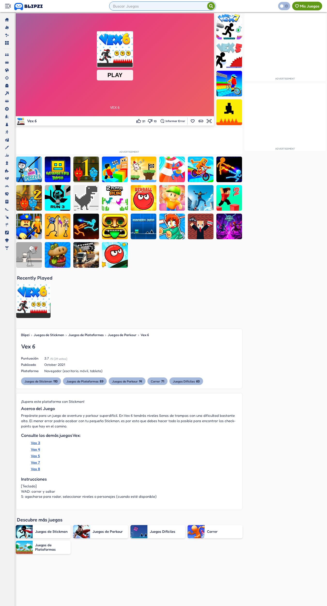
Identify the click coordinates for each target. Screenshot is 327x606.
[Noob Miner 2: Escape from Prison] (200, 226)
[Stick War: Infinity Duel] (229, 169)
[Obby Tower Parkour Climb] (114, 169)
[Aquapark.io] (172, 169)
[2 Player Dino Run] (114, 198)
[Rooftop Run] (200, 198)
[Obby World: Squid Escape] (29, 226)
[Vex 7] (229, 26)
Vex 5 (35, 456)
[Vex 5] (229, 55)
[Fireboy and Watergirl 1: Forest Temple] (86, 169)
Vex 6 (145, 335)
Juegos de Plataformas (86, 335)
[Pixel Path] (229, 112)
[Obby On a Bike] (229, 83)
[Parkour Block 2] (229, 198)
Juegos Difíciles (186, 381)
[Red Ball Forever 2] (114, 255)
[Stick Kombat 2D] (229, 226)
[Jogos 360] (31, 6)
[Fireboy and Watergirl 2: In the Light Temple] (29, 198)
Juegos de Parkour (122, 335)
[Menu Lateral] (7, 6)
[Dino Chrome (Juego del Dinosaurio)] (86, 198)
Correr (157, 381)
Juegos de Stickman (49, 335)
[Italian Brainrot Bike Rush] (200, 169)
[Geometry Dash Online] (57, 169)
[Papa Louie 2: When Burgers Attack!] (57, 255)
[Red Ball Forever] (143, 198)
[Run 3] (57, 198)
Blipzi (25, 335)
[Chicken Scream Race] (143, 169)
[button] (192, 121)
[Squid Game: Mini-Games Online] (172, 226)
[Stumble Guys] (172, 198)
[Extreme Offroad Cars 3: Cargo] (86, 255)
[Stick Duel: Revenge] (86, 226)
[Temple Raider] (114, 226)
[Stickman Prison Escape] (29, 255)
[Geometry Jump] (143, 226)
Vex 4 (35, 449)
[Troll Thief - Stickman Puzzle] (57, 226)
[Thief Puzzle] (29, 169)
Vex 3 (35, 442)
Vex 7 (35, 462)
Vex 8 (35, 469)
